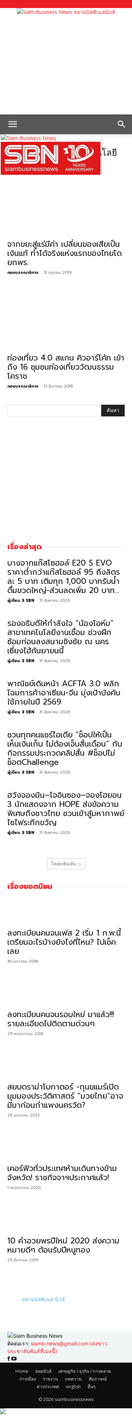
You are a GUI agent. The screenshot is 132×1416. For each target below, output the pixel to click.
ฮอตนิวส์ (43, 1371)
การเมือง (27, 1379)
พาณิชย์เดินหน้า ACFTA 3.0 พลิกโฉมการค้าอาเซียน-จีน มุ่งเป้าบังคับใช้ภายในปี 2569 (63, 693)
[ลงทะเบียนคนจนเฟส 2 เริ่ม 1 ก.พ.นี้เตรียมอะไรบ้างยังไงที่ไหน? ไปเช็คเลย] (66, 911)
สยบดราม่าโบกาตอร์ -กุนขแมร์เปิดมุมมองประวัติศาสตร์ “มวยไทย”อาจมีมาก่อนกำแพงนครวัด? (65, 1096)
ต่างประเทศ (48, 1386)
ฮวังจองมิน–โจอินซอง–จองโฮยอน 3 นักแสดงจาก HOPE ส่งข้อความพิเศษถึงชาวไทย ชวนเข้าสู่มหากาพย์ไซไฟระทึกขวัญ (65, 808)
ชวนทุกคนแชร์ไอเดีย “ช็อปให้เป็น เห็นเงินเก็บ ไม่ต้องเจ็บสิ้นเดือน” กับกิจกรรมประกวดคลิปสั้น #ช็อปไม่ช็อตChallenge (64, 748)
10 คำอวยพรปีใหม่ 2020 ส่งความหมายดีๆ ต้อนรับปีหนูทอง (63, 1245)
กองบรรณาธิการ (22, 272)
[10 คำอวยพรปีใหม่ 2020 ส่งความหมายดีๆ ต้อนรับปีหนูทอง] (66, 1219)
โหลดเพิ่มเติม (63, 864)
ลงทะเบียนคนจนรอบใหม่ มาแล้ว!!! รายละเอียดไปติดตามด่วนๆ (60, 1019)
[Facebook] (9, 1359)
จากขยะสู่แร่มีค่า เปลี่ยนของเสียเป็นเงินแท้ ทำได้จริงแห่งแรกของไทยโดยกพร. (64, 253)
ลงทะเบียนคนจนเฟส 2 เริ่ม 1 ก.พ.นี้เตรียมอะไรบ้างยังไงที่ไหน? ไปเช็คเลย (64, 942)
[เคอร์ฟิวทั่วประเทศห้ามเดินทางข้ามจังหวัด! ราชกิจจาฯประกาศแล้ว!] (66, 1146)
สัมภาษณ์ (98, 1379)
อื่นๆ (91, 1386)
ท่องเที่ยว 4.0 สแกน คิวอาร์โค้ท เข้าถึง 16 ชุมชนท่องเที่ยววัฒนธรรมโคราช (65, 367)
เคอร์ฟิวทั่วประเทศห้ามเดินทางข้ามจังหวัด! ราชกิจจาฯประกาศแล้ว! (62, 1173)
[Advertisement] (66, 65)
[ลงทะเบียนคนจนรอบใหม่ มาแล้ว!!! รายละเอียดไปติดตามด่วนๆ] (66, 992)
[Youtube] (13, 1359)
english (73, 1386)
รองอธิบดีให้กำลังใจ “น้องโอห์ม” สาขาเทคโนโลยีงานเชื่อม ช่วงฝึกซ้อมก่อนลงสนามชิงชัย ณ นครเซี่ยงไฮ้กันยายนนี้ (60, 637)
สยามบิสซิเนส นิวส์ (43, 1299)
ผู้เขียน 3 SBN (20, 600)
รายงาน (50, 1379)
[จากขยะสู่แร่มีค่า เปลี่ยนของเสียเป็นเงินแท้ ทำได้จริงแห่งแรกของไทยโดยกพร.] (66, 206)
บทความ (73, 1379)
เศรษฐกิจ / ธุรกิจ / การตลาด (84, 1371)
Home (21, 1371)
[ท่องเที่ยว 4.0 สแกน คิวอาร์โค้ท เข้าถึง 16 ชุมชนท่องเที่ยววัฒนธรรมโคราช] (66, 320)
